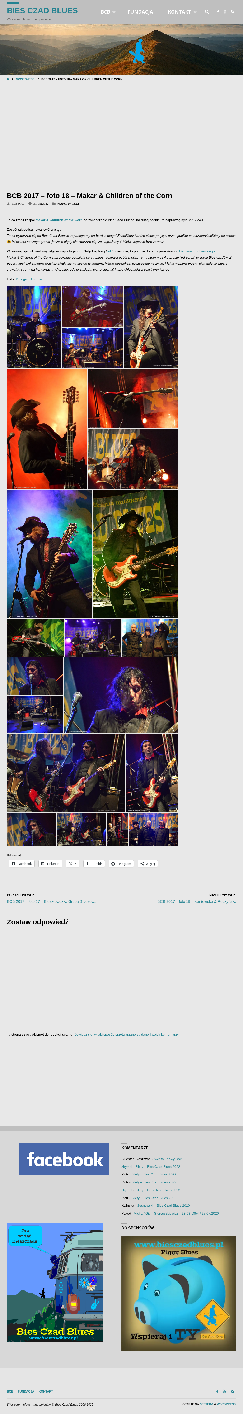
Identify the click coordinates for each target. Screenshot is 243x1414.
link (109, 251)
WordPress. (226, 1404)
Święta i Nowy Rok (168, 1159)
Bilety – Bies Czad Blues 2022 (157, 1167)
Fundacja (26, 1391)
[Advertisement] (121, 136)
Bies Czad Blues (42, 10)
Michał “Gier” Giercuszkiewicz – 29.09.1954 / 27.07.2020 (176, 1213)
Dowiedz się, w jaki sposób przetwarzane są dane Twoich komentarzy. (126, 1034)
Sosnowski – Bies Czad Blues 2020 (163, 1205)
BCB (10, 1391)
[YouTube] (225, 12)
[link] (207, 12)
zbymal (127, 1167)
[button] (34, 327)
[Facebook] (218, 12)
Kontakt (46, 1391)
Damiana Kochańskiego (197, 251)
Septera (206, 1404)
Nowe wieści (25, 79)
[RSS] (232, 12)
